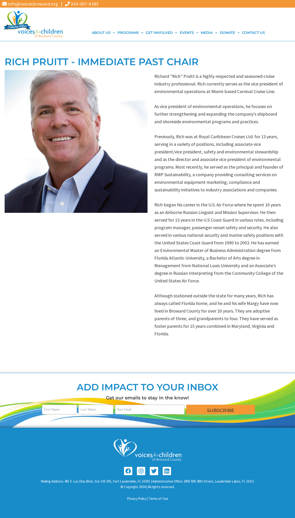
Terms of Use (158, 498)
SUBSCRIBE (220, 410)
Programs (128, 32)
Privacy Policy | (138, 498)
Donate (227, 32)
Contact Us (253, 32)
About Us (101, 32)
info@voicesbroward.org (32, 4)
